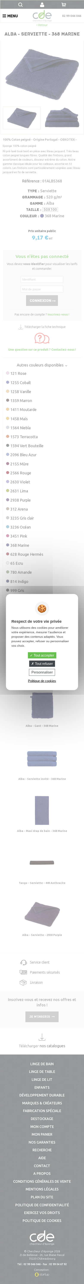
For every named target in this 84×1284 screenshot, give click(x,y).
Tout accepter (43, 655)
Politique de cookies (42, 680)
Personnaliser (42, 672)
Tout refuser (43, 664)
